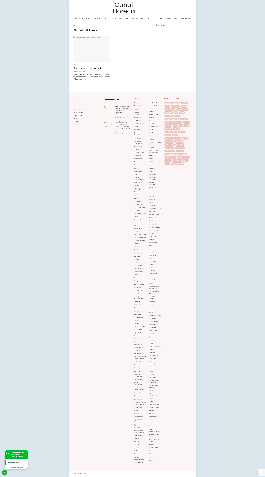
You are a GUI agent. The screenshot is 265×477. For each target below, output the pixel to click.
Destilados (137, 323)
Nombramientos (154, 227)
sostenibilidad (170, 157)
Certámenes (138, 250)
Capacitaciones (139, 207)
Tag (80, 25)
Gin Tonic (152, 117)
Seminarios (152, 365)
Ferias (136, 448)
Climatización (138, 269)
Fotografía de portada (153, 107)
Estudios (137, 410)
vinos (186, 160)
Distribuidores (138, 19)
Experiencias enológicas (138, 426)
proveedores (180, 148)
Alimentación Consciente (138, 134)
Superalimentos (154, 404)
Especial (137, 393)
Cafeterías (137, 201)
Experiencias (138, 417)
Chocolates (138, 265)
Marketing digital (154, 215)
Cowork (136, 308)
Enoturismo (138, 368)
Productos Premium (152, 306)
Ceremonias (138, 247)
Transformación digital (154, 435)
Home (75, 25)
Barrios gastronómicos (139, 178)
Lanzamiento (153, 199)
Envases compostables (139, 375)
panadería (169, 141)
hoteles (167, 135)
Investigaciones (154, 193)
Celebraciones (139, 228)
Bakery (136, 168)
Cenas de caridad (140, 234)
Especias (137, 396)
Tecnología (152, 414)
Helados (151, 133)
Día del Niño (138, 330)
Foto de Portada (154, 103)
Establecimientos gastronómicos (140, 403)
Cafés (136, 198)
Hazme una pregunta (17, 456)
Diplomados (138, 333)
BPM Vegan (138, 189)
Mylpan (185, 138)
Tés (74, 65)
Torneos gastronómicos (154, 430)
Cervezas (137, 256)
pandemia (179, 141)
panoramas (169, 144)
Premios (151, 283)
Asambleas (138, 159)
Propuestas (152, 328)
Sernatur (168, 154)
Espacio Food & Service (173, 122)
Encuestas (137, 365)
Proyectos (152, 334)
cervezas (168, 113)
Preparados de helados (154, 298)
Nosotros (86, 19)
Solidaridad (153, 377)
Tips (150, 426)
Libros (151, 202)
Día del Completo (140, 327)
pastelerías (169, 148)
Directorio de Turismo (138, 340)
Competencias (139, 281)
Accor (167, 103)
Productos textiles (155, 315)
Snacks (151, 371)
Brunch (136, 192)
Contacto (151, 19)
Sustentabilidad (154, 407)
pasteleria (179, 144)
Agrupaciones (139, 124)
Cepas (136, 244)
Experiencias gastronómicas (139, 431)
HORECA (176, 128)
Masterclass (153, 218)
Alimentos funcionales (138, 142)
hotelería (182, 132)
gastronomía (184, 125)
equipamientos (139, 379)
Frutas (151, 111)
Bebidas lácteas (139, 183)
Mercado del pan (154, 224)
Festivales (137, 451)
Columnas (137, 278)
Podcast (151, 277)
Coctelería (137, 275)
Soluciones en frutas (153, 397)
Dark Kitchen (138, 314)
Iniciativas (152, 171)
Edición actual (78, 112)
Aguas (136, 127)
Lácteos (151, 196)
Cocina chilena (139, 272)
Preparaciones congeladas (154, 287)
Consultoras (138, 293)
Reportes (152, 352)
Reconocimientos (155, 346)
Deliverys (137, 320)
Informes (152, 165)
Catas (136, 225)
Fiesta (136, 454)
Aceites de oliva (139, 106)
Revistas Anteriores (181, 19)
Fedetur (136, 442)
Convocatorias (139, 305)
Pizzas (151, 267)
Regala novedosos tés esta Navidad (88, 68)
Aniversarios (138, 146)
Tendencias (153, 417)
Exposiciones (138, 435)
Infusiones (152, 168)
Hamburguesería (154, 127)
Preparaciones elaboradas (154, 292)
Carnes (136, 211)
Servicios (152, 368)
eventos (186, 122)
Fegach (136, 445)
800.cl (75, 118)
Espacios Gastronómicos (139, 389)
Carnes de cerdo (140, 214)
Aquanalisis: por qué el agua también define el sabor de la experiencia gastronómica (123, 110)
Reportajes (152, 349)
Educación (137, 353)
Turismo (151, 445)
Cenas (136, 231)
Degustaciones (139, 317)
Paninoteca (152, 252)
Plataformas (153, 274)
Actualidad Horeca (137, 113)
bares (167, 106)
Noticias (97, 19)
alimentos (183, 103)
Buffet (136, 195)
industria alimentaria (172, 138)
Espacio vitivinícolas (138, 383)
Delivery (176, 116)
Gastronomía (153, 114)
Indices (151, 159)
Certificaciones (139, 253)
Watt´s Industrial (177, 164)
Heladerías (152, 130)
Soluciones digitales (152, 392)
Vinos (150, 457)
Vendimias (152, 451)
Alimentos (137, 138)
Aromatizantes (139, 153)
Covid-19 (168, 116)
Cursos (136, 311)
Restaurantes (110, 19)
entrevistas (183, 119)
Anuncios (137, 149)
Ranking (151, 340)
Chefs (136, 262)
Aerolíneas (138, 117)
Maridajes (152, 212)
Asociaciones (138, 165)
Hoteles (151, 147)
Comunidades (139, 284)
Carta (136, 217)
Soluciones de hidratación (153, 381)
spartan (151, 401)
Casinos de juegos (138, 221)
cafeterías (175, 106)
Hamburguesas (154, 124)
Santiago (180, 151)
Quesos (151, 337)
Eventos (136, 414)
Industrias (152, 162)
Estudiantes (138, 407)
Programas (152, 318)
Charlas (136, 259)
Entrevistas (137, 371)
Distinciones (138, 344)
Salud (150, 362)
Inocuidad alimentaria (152, 184)
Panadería (152, 249)
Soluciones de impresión (153, 387)
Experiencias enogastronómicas (140, 421)
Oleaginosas (153, 243)
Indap (151, 156)
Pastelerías (152, 261)
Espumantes (138, 399)
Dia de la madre (170, 119)
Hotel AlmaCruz (170, 132)
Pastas (151, 258)
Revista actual (164, 19)
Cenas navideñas (140, 237)
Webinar (151, 460)
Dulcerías (137, 350)
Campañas (138, 204)
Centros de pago (140, 241)
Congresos (138, 290)
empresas (137, 362)
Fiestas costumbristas (139, 458)
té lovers (86, 25)
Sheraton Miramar (180, 154)
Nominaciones (153, 230)
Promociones (153, 321)
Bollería (136, 186)
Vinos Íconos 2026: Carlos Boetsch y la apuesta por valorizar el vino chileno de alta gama (123, 126)
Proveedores (124, 19)
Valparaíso (177, 160)
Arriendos (137, 156)
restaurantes (169, 151)
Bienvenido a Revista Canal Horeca (17, 453)
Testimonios (153, 423)
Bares (136, 174)
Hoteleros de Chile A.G (155, 143)
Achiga (136, 109)
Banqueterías (138, 171)
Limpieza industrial (155, 208)
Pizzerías (152, 271)
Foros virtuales (139, 462)
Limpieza (152, 205)
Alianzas (137, 130)
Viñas (150, 454)
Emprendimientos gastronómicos (140, 358)
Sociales (151, 374)
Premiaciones (153, 280)
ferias (175, 125)
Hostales (152, 139)
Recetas (151, 343)
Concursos (137, 287)
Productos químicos (152, 311)
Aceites (136, 103)
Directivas (137, 336)
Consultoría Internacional (138, 298)
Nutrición (152, 240)
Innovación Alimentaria (152, 178)
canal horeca (170, 109)
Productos (152, 302)
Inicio (77, 19)
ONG (150, 246)
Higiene (151, 136)
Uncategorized (154, 448)
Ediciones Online (79, 109)
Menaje (151, 221)
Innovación (152, 174)
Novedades (153, 236)
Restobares (153, 359)
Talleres (151, 410)
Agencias (137, 120)
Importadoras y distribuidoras (154, 151)
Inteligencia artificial (153, 189)
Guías (151, 120)
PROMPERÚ (152, 324)
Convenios (137, 302)
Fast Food (137, 438)
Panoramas (153, 255)
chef (175, 113)
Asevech (137, 162)
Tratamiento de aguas (154, 440)
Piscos (151, 264)
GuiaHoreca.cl (78, 115)
